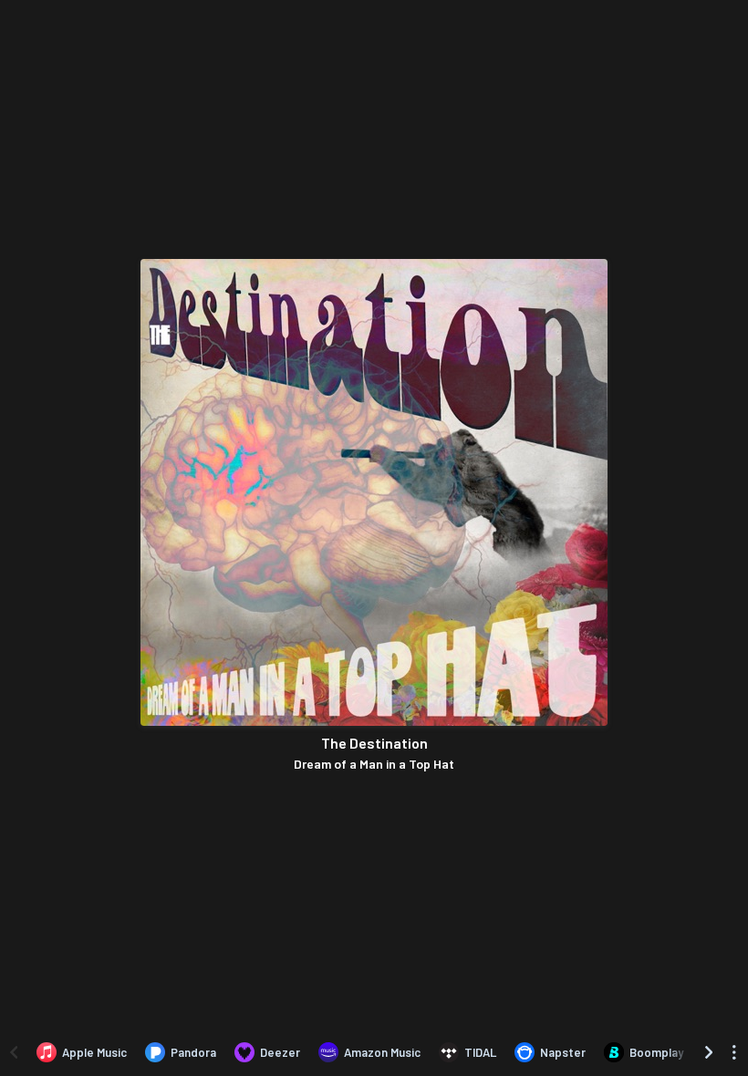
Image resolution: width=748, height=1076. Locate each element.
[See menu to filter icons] (734, 1052)
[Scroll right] (709, 1052)
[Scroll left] (14, 1052)
